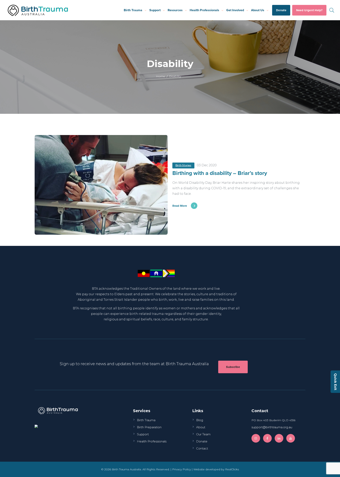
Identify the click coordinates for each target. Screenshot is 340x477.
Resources (175, 10)
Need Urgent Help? (309, 10)
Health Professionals (204, 10)
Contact (202, 448)
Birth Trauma (133, 10)
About (200, 427)
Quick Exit (335, 381)
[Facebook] (267, 438)
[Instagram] (255, 438)
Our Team (203, 434)
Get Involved (235, 10)
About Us (257, 10)
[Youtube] (290, 438)
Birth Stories (183, 165)
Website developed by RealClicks (216, 469)
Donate (281, 10)
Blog (199, 420)
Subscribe (233, 367)
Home (160, 76)
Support (155, 10)
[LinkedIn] (279, 438)
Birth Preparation (149, 427)
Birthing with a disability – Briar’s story (219, 173)
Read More (179, 206)
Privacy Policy (181, 469)
